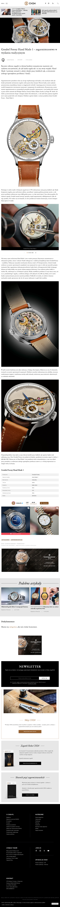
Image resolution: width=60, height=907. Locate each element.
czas (48, 459)
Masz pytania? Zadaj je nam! (12, 850)
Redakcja (8, 817)
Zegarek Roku (9, 860)
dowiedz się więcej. (9, 904)
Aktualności (5, 539)
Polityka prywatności (11, 824)
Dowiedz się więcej (32, 683)
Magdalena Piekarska (6, 609)
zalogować (13, 627)
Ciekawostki (38, 819)
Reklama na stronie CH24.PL (12, 819)
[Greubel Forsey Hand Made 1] (30, 227)
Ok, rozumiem (55, 903)
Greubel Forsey (20, 543)
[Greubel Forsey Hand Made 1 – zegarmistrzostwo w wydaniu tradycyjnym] (30, 30)
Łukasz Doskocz (10, 59)
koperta (38, 370)
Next (36, 253)
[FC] (30, 560)
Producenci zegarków (10, 543)
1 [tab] (27, 252)
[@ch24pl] (13, 503)
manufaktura (13, 85)
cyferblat (49, 372)
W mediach (9, 821)
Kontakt (8, 822)
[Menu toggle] (7, 3)
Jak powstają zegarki (11, 856)
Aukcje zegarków (39, 817)
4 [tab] (32, 252)
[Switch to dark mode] (53, 3)
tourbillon (5, 263)
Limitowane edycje (16, 539)
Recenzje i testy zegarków (41, 826)
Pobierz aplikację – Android (41, 864)
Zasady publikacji (10, 834)
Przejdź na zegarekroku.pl (30, 763)
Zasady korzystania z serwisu (13, 826)
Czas (39, 269)
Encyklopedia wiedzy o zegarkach (14, 852)
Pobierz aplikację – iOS (40, 862)
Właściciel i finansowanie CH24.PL (14, 828)
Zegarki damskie (39, 830)
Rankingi (37, 822)
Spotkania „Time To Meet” (12, 858)
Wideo (36, 828)
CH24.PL (30, 3)
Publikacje (37, 821)
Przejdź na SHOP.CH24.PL (30, 731)
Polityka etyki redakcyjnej (12, 832)
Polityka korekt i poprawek (12, 830)
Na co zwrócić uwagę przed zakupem (14, 854)
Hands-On (37, 824)
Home (2, 543)
